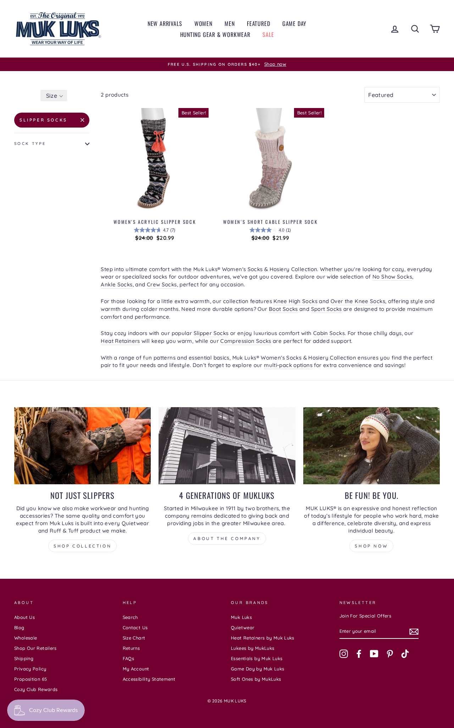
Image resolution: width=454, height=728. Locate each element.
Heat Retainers (120, 341)
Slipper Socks (43, 120)
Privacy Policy (30, 669)
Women (203, 23)
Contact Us (135, 627)
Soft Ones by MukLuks (256, 679)
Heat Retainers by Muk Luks (262, 638)
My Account (136, 669)
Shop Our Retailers (35, 648)
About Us (24, 617)
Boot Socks (283, 309)
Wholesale (25, 638)
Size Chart (134, 638)
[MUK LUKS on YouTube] (374, 653)
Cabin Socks (329, 333)
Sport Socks (326, 309)
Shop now (371, 546)
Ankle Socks (116, 284)
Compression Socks (245, 341)
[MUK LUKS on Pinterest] (390, 653)
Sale (268, 34)
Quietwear (242, 627)
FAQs (128, 658)
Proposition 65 (30, 679)
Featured (258, 23)
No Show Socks (392, 276)
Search (130, 617)
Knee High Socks (295, 301)
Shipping (23, 658)
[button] (54, 95)
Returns (131, 648)
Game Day (294, 23)
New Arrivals (165, 23)
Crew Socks (162, 284)
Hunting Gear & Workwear (215, 34)
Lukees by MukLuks (252, 648)
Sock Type (30, 143)
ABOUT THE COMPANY (226, 538)
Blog (19, 627)
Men (229, 23)
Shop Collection (82, 546)
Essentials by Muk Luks (256, 658)
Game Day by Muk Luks (257, 669)
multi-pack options (288, 365)
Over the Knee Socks (358, 301)
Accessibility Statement (149, 679)
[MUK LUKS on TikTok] (405, 653)
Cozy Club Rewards (35, 689)
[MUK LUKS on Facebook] (359, 653)
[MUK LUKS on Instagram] (343, 653)
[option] (227, 64)
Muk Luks (241, 617)
